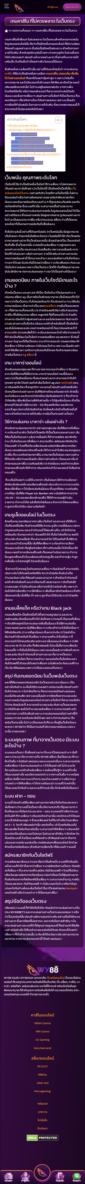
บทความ (42, 1112)
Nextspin (72, 888)
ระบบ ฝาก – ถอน (26, 158)
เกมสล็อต (50, 305)
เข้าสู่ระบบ (52, 7)
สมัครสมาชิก (72, 7)
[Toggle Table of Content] (56, 120)
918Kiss (42, 1075)
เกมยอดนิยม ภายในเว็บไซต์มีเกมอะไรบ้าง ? (31, 130)
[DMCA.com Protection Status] (42, 1138)
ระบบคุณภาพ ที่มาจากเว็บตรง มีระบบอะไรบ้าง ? (34, 154)
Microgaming (42, 1091)
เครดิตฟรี (66, 382)
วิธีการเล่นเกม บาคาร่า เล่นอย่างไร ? (36, 138)
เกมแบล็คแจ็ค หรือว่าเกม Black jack (35, 146)
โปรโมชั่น (42, 1120)
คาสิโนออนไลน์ (42, 1015)
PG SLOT (42, 1066)
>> (10, 30)
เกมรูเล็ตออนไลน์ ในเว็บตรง (31, 142)
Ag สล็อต (28, 354)
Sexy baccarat (42, 1048)
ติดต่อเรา (42, 1128)
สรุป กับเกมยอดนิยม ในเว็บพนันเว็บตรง (37, 150)
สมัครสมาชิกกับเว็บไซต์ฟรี (30, 162)
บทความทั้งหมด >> (23, 30)
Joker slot (43, 1083)
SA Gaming (42, 1040)
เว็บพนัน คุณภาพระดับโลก (23, 126)
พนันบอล (43, 1104)
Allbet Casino (42, 1023)
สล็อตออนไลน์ (42, 1058)
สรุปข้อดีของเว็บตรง (20, 167)
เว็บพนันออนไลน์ (55, 978)
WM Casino (42, 1031)
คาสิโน (8, 73)
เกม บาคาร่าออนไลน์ (27, 134)
